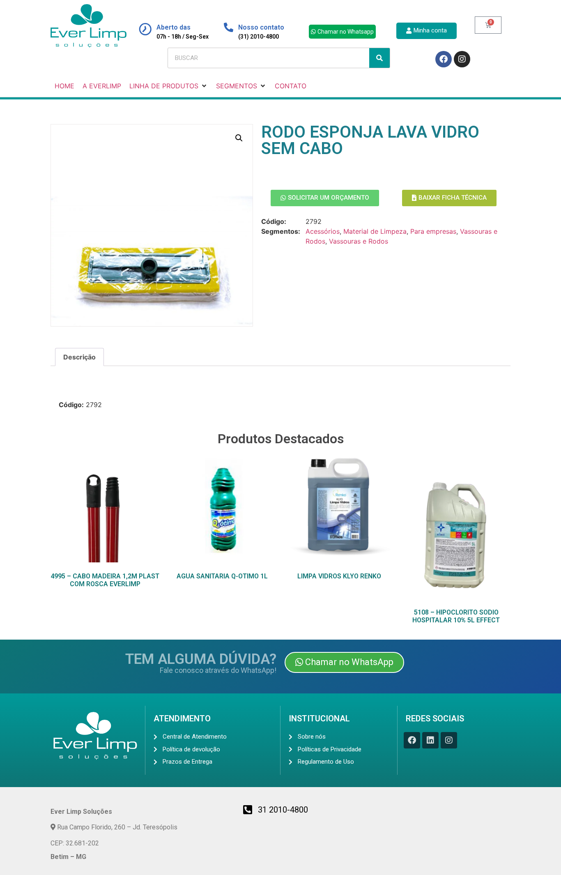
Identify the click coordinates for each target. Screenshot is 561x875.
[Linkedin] (430, 740)
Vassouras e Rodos (358, 241)
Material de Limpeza (375, 231)
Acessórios (323, 231)
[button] (239, 138)
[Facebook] (443, 59)
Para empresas (433, 231)
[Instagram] (462, 59)
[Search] (379, 58)
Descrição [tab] (79, 357)
